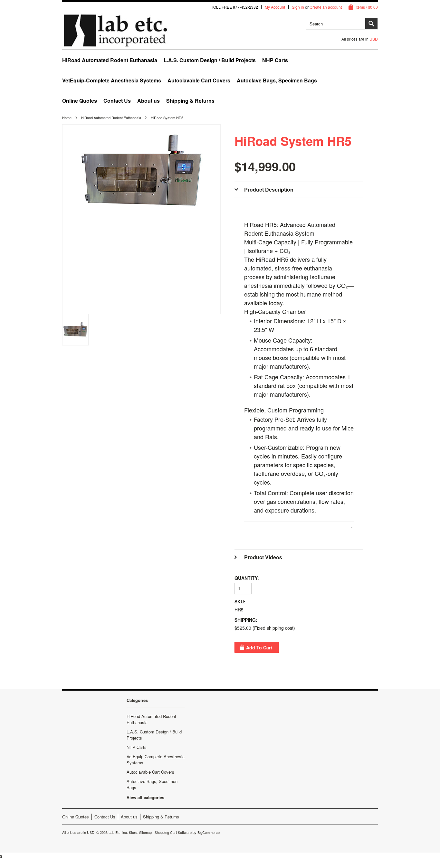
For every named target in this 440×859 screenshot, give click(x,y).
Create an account (326, 7)
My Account (275, 7)
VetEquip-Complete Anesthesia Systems (111, 80)
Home (67, 117)
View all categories (145, 797)
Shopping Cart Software (173, 832)
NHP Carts (275, 60)
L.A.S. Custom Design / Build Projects (210, 60)
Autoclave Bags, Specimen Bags (277, 80)
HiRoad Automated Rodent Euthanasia (109, 60)
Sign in (298, 7)
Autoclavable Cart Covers (198, 80)
